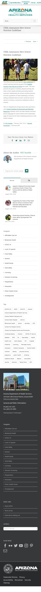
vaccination (27, 358)
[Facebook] (5, 545)
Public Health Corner (11, 291)
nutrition (7, 351)
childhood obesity (10, 334)
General (29, 123)
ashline (22, 320)
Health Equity (9, 263)
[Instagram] (26, 545)
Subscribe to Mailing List (12, 515)
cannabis (27, 323)
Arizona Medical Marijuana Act (13, 316)
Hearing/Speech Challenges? (12, 413)
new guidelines (28, 82)
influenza (7, 344)
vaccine (7, 362)
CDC (34, 323)
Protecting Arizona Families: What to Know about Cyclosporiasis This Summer (24, 217)
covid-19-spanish (10, 249)
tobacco (19, 358)
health (33, 337)
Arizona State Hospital (11, 320)
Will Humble (9, 123)
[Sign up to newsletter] (26, 170)
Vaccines (14, 362)
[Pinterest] (31, 545)
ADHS (15, 309)
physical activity (24, 351)
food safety (25, 337)
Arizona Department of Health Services (16, 313)
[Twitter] (16, 545)
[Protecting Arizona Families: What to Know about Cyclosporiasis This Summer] (8, 215)
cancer (20, 323)
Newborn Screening (11, 277)
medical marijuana (18, 348)
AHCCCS (22, 309)
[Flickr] (10, 545)
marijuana (7, 348)
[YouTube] (21, 545)
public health (17, 355)
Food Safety (8, 254)
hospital (31, 341)
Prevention (6, 125)
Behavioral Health (10, 240)
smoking (26, 355)
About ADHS (9, 506)
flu (18, 337)
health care (8, 341)
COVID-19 (8, 245)
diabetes (7, 337)
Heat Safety (8, 268)
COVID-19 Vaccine (30, 334)
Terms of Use (9, 511)
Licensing (8, 272)
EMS (13, 337)
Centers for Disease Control (12, 327)
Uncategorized (9, 296)
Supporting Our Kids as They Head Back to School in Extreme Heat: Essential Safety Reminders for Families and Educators (23, 204)
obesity (15, 351)
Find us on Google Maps (10, 399)
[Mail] (5, 551)
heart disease (18, 341)
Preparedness (9, 282)
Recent (12, 180)
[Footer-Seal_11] (20, 565)
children (20, 334)
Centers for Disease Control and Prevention (17, 330)
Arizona (30, 309)
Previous (28, 41)
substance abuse (9, 358)
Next (34, 41)
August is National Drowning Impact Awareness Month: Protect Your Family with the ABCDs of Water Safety (24, 189)
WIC (31, 362)
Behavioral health (10, 323)
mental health (31, 348)
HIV (26, 341)
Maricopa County (26, 344)
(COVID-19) (8, 309)
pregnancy (8, 355)
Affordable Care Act (11, 235)
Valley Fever (23, 362)
